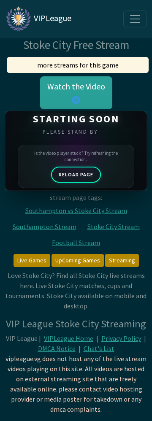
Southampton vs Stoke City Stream (76, 210)
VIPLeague (51, 18)
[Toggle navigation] (135, 19)
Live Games (31, 260)
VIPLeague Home (68, 338)
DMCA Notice (57, 348)
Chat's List (99, 348)
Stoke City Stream (113, 226)
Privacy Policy (121, 338)
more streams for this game (78, 65)
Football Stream (76, 242)
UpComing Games (77, 260)
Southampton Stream (44, 226)
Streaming (122, 260)
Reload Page (76, 174)
